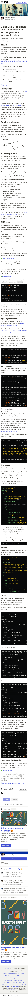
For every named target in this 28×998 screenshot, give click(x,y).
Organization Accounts (18, 978)
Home (4, 973)
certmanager (19, 38)
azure (12, 38)
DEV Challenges (11, 973)
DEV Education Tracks (10, 975)
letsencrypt (5, 41)
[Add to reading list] (16, 995)
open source (16, 986)
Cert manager (16, 105)
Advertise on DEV (7, 978)
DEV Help (19, 975)
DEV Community (14, 869)
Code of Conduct (9, 804)
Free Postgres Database (9, 982)
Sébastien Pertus (10, 17)
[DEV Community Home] (6, 2)
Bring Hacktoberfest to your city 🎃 (12, 829)
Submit (6, 799)
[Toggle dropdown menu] (26, 809)
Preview (14, 799)
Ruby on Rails (14, 989)
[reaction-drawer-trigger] (4, 995)
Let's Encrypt (5, 105)
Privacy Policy (15, 984)
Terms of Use (23, 984)
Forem (7, 986)
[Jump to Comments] (10, 995)
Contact (20, 980)
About (15, 980)
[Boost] (22, 995)
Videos (22, 973)
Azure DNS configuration (9, 431)
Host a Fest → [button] (6, 845)
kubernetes (5, 38)
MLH (24, 982)
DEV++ (18, 973)
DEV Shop (18, 982)
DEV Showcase (8, 980)
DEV (8, 988)
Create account (21, 2)
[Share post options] (25, 995)
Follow (14, 859)
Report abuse (19, 804)
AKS (25, 92)
